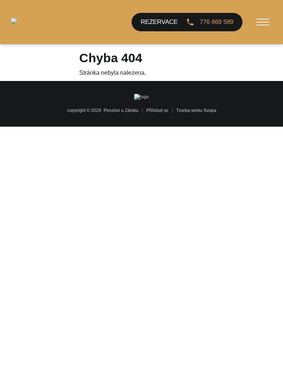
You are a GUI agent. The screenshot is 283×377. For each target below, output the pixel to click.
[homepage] (19, 22)
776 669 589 (216, 21)
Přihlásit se (157, 110)
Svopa (209, 110)
